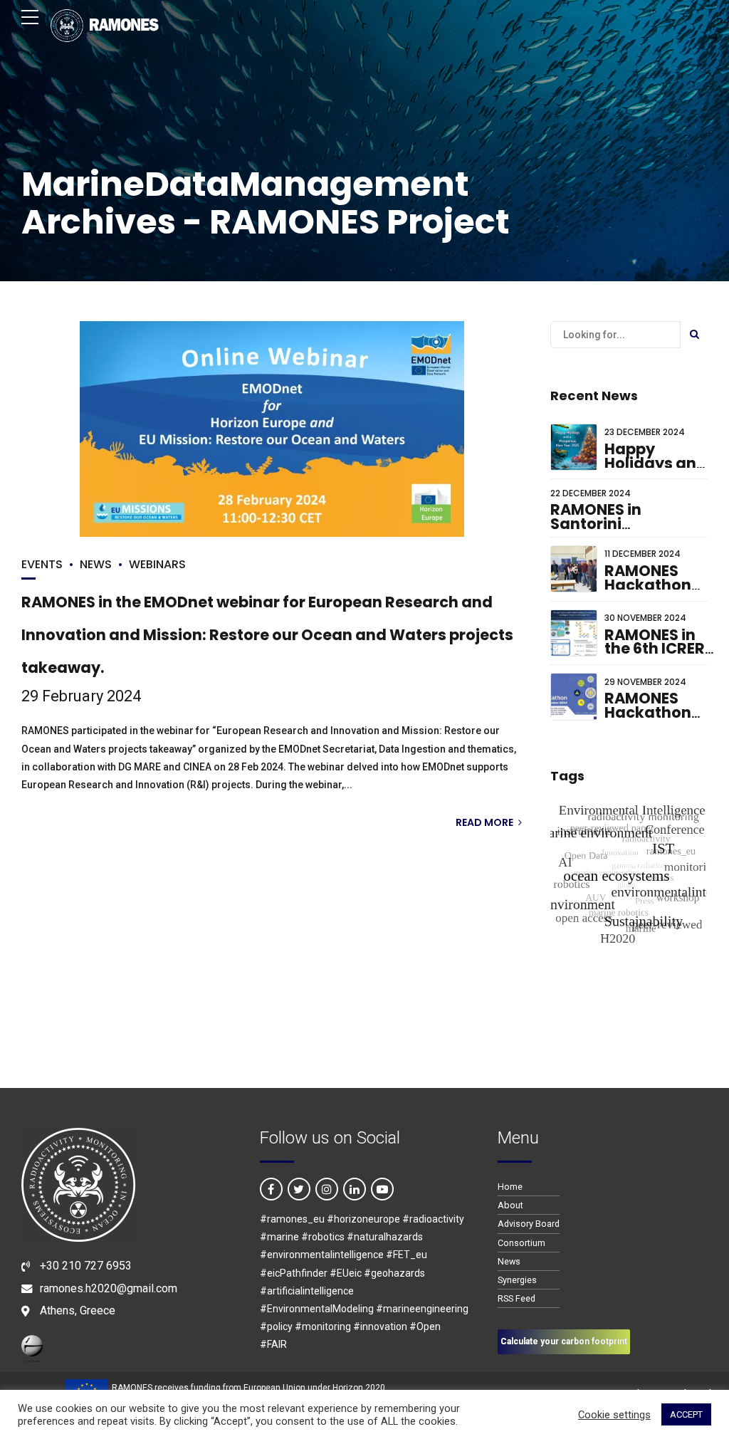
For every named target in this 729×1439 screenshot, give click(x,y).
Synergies (517, 1280)
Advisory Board (529, 1223)
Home (510, 1186)
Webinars (157, 564)
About (510, 1205)
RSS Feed (516, 1298)
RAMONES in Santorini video (595, 523)
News (509, 1261)
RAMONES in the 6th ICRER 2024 (654, 648)
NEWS (96, 564)
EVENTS (42, 564)
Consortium (521, 1242)
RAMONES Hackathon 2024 (647, 712)
